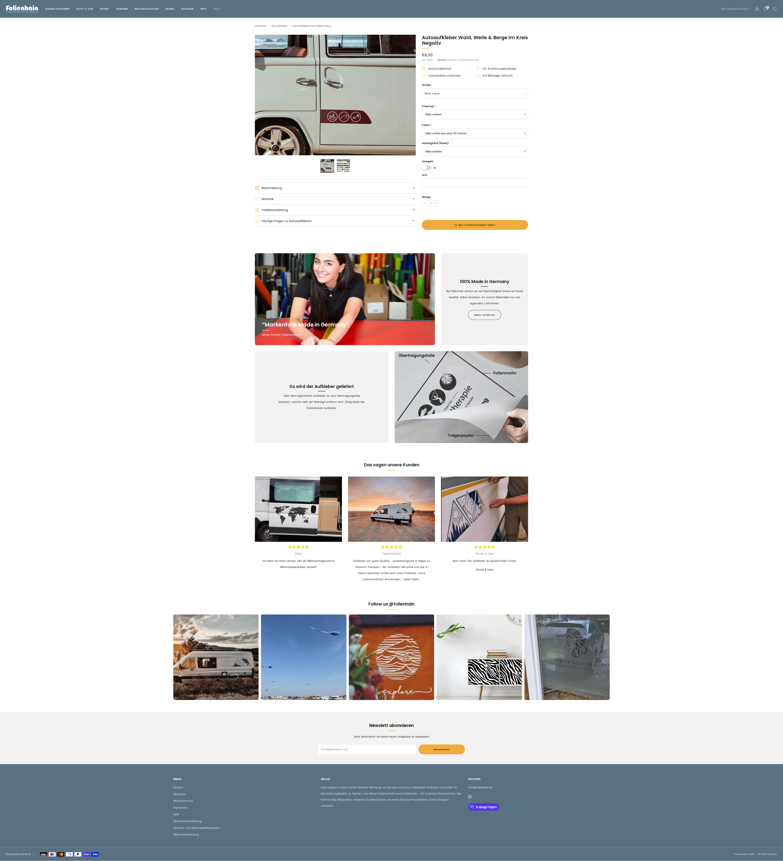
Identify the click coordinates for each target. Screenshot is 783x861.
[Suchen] (775, 9)
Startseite (179, 794)
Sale (216, 8)
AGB (176, 814)
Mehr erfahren (484, 315)
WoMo (104, 8)
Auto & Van (84, 8)
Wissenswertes (183, 800)
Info (203, 8)
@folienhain (402, 604)
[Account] (757, 9)
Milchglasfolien (147, 8)
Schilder (187, 8)
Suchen (178, 787)
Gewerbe (122, 8)
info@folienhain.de (480, 787)
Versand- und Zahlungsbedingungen (196, 827)
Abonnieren (441, 749)
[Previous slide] (263, 95)
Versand (441, 59)
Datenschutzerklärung (187, 821)
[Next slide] (408, 95)
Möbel (170, 8)
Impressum (180, 807)
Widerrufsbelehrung (186, 834)
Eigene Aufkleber (57, 8)
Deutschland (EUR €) (734, 9)
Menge (426, 197)
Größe (426, 85)
